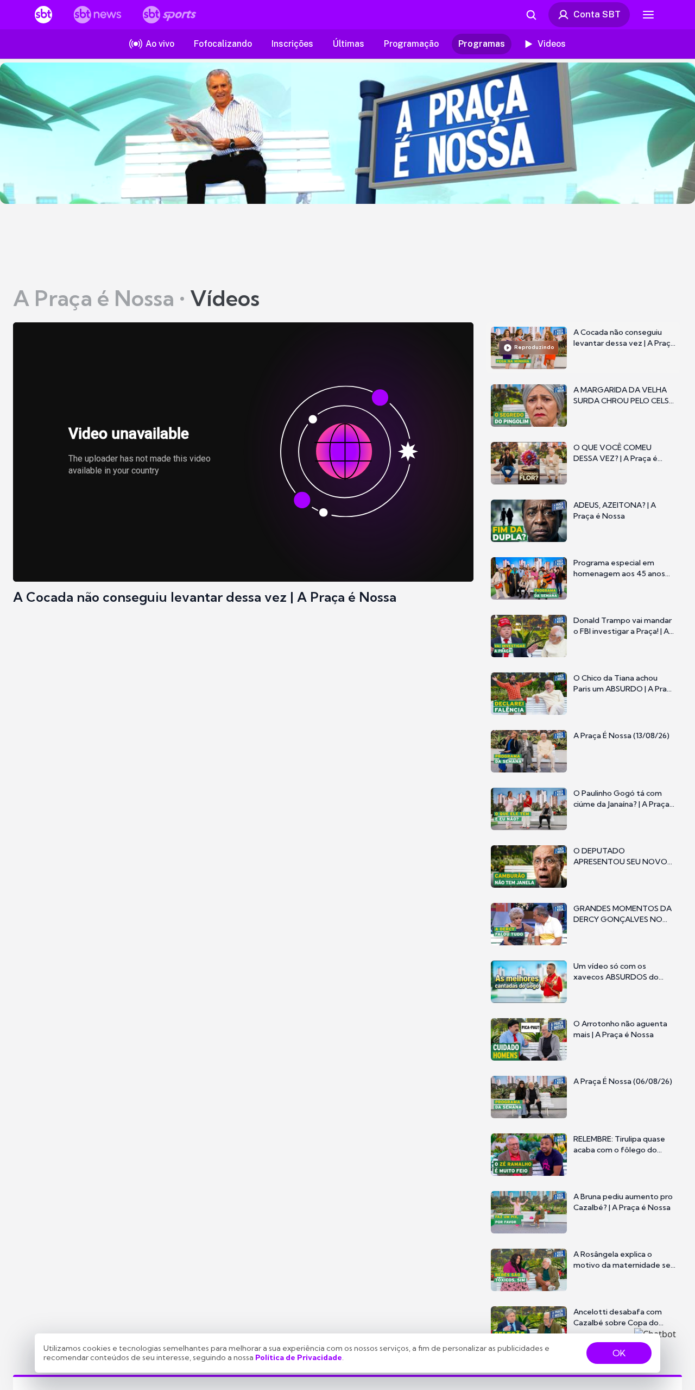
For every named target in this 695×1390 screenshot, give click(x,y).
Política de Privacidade (298, 1357)
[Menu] (648, 15)
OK (619, 1353)
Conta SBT (597, 14)
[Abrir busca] (531, 15)
